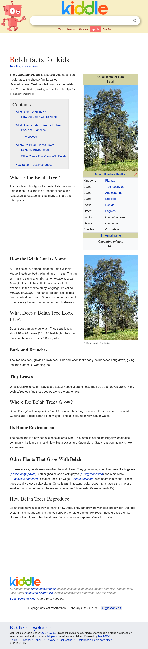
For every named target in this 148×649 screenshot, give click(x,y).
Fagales (110, 211)
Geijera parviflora (82, 479)
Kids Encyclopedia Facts (24, 66)
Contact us (66, 640)
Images (71, 29)
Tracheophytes (114, 186)
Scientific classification (111, 174)
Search (134, 21)
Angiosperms (113, 192)
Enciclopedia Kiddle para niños (94, 640)
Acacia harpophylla (23, 474)
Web (60, 29)
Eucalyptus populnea (24, 479)
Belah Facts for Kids (22, 598)
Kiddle (13, 640)
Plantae (110, 180)
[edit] (135, 174)
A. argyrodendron (92, 474)
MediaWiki (104, 636)
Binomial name (111, 235)
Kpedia (95, 29)
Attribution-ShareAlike (39, 593)
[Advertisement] (74, 43)
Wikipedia (52, 636)
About (39, 640)
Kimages (83, 29)
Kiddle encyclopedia (43, 589)
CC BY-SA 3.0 (48, 633)
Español (107, 29)
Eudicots (110, 199)
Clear (127, 21)
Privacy (51, 640)
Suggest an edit (111, 608)
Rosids (109, 205)
